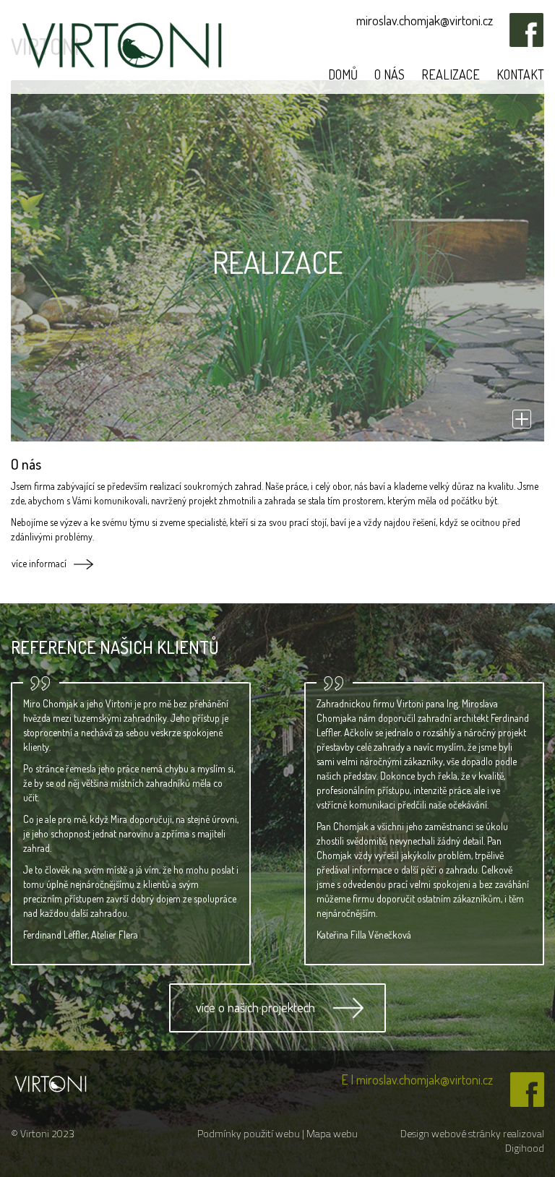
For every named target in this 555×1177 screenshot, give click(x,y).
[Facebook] (519, 43)
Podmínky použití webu (249, 1133)
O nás (389, 74)
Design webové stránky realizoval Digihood (472, 1140)
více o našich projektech (255, 1007)
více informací (39, 563)
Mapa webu (332, 1133)
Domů (343, 74)
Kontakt (520, 74)
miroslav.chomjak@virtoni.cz (424, 20)
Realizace (450, 74)
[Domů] (50, 1082)
